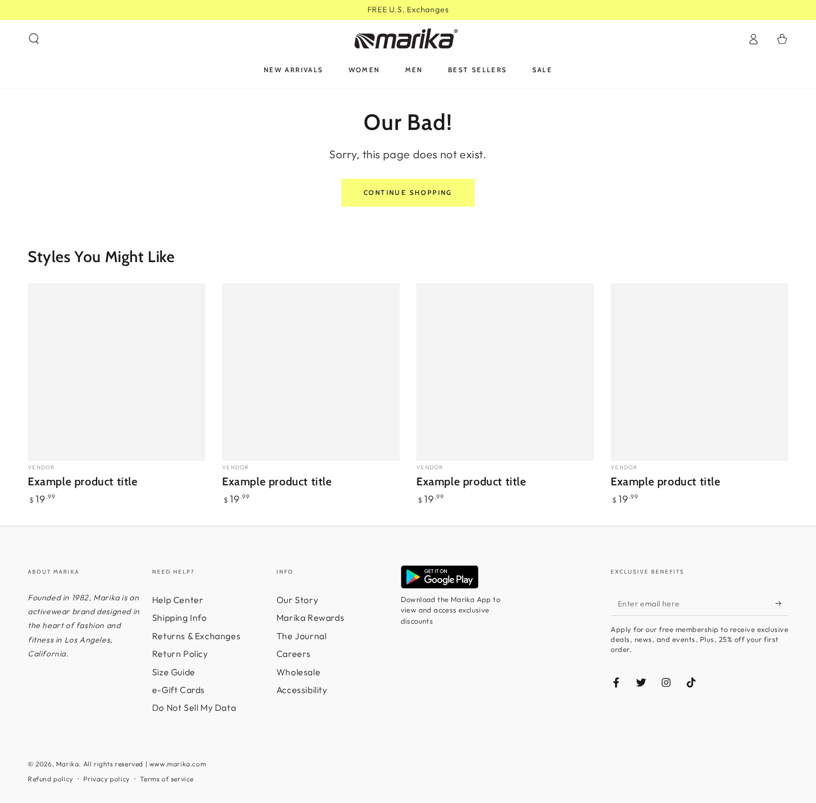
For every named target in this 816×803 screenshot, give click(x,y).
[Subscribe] (781, 603)
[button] (33, 39)
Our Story (297, 599)
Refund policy (50, 779)
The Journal (301, 635)
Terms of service (167, 779)
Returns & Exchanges (196, 635)
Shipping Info (179, 617)
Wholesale (298, 671)
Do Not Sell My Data (194, 707)
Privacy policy (106, 779)
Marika (67, 764)
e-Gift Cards (178, 689)
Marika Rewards (310, 617)
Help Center (178, 599)
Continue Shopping (408, 192)
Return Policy (180, 653)
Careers (293, 653)
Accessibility (302, 689)
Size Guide (173, 671)
